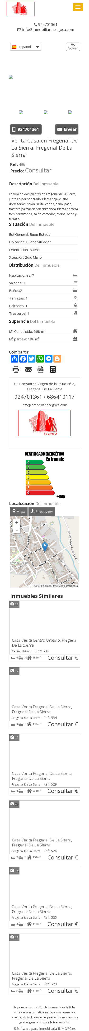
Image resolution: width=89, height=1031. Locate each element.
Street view (44, 511)
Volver (73, 48)
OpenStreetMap (54, 586)
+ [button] (16, 522)
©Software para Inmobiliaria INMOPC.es (45, 1028)
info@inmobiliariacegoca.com (47, 29)
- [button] (16, 529)
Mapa (20, 511)
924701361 (47, 24)
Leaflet (36, 586)
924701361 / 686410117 (44, 396)
